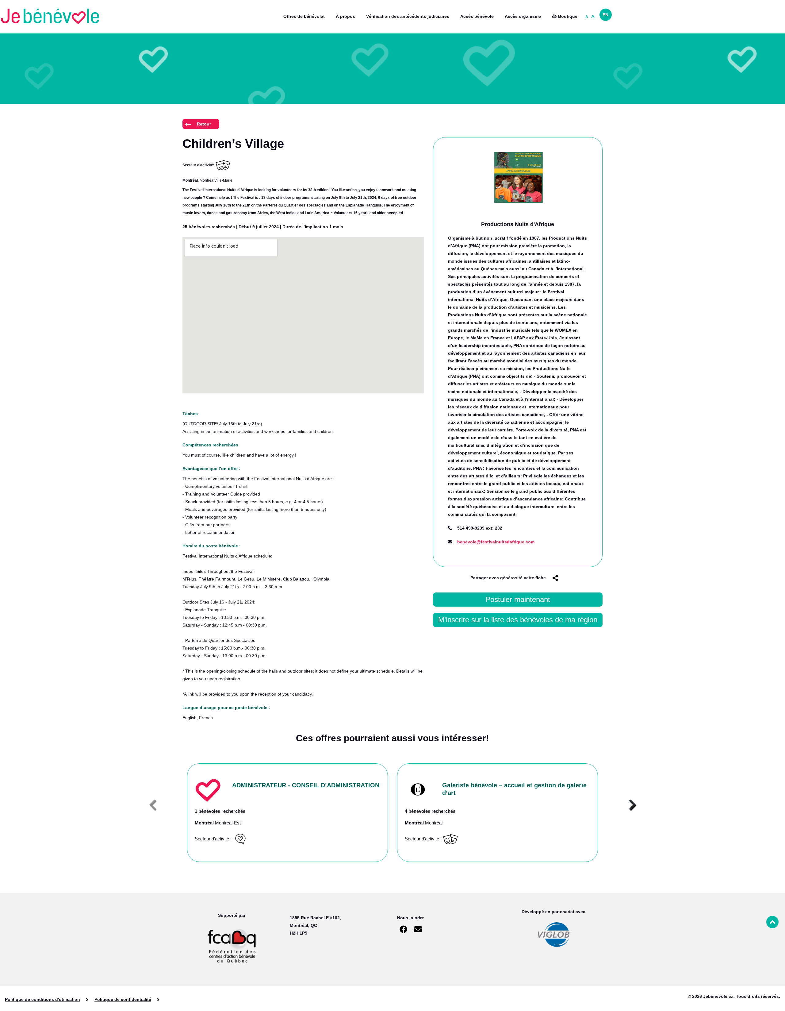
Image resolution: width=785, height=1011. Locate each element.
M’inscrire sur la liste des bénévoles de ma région (517, 619)
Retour (204, 124)
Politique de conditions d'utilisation (42, 999)
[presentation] (152, 805)
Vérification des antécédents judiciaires (407, 16)
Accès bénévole (477, 16)
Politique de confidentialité (122, 999)
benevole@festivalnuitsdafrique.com (495, 541)
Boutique (567, 16)
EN (605, 14)
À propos (345, 16)
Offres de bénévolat (304, 16)
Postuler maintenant (517, 599)
